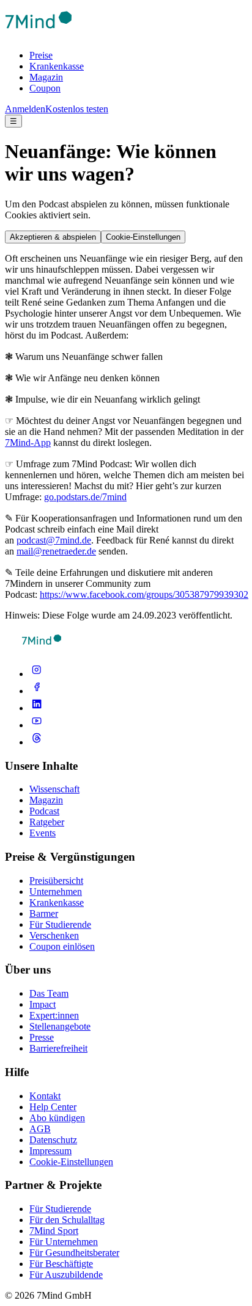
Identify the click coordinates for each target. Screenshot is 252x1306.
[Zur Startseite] (38, 34)
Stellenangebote (60, 1026)
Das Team (49, 993)
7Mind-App (28, 442)
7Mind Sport (53, 1230)
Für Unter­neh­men (63, 1241)
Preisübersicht (56, 880)
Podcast (44, 811)
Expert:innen (54, 1015)
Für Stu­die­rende (60, 1209)
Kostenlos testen (76, 109)
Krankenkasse (56, 66)
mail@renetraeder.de (56, 551)
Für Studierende (60, 924)
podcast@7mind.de (54, 540)
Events (42, 833)
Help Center (52, 1107)
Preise (41, 55)
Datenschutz (53, 1140)
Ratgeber (46, 822)
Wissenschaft (54, 789)
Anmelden (25, 109)
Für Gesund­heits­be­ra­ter (74, 1252)
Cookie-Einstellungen (143, 237)
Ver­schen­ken (54, 935)
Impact (42, 1004)
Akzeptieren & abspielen (53, 237)
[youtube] (36, 725)
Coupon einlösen (62, 946)
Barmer (43, 913)
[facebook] (36, 691)
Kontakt (45, 1096)
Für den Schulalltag (67, 1220)
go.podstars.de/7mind (85, 497)
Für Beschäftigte (61, 1263)
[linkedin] (36, 708)
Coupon (45, 88)
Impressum (50, 1151)
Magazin (46, 77)
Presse (41, 1037)
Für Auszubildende (66, 1274)
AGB (40, 1129)
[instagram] (36, 674)
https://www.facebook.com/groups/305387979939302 (144, 594)
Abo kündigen (57, 1118)
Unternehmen (55, 891)
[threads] (36, 742)
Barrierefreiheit (58, 1048)
